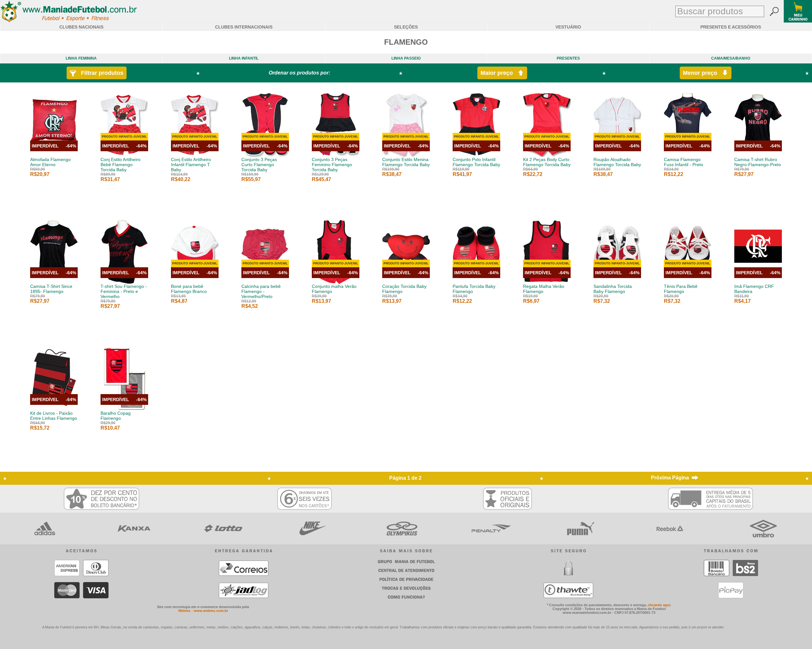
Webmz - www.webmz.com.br (203, 611)
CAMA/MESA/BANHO (730, 58)
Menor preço (702, 73)
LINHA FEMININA (81, 58)
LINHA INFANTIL (244, 58)
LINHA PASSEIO (406, 58)
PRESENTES (568, 58)
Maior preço (499, 73)
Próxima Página (670, 477)
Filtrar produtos (99, 73)
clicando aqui (659, 605)
